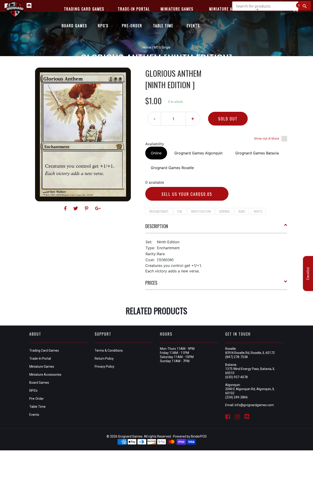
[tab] (216, 228)
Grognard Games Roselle (172, 167)
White (258, 211)
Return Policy (104, 358)
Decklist (308, 273)
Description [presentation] (156, 226)
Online (156, 153)
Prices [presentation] (151, 282)
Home (147, 47)
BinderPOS (199, 436)
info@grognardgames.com (254, 405)
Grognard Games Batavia (257, 153)
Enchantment (159, 211)
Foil (180, 211)
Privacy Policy (104, 366)
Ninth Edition (201, 211)
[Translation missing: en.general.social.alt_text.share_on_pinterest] (87, 208)
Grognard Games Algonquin (198, 153)
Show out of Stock (266, 138)
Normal (224, 211)
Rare (242, 211)
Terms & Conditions (109, 350)
